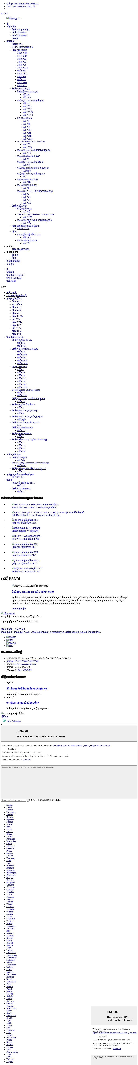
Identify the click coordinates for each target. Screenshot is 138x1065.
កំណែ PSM (22, 82)
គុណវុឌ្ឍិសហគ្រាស (19, 35)
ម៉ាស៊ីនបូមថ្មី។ (17, 44)
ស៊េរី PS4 (26, 127)
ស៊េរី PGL (27, 103)
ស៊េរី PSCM (27, 147)
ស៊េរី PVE (27, 203)
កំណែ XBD (22, 74)
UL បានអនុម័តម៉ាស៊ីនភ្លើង (22, 47)
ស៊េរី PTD (27, 182)
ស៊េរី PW (26, 165)
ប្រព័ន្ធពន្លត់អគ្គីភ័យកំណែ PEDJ (24, 563)
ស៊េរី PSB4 (27, 130)
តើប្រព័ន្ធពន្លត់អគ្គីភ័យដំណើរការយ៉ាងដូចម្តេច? (27, 688)
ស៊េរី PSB (26, 124)
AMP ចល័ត (20, 629)
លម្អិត (23, 608)
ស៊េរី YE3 (27, 237)
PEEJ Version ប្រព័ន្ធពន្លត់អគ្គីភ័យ (25, 539)
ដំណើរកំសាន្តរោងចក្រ (20, 29)
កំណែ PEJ (21, 65)
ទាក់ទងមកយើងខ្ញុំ (13, 261)
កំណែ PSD (22, 59)
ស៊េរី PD (26, 243)
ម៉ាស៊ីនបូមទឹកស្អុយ (19, 206)
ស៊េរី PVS (27, 197)
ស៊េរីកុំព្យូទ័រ (27, 171)
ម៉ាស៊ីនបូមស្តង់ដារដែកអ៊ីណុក (28, 156)
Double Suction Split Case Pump (31, 141)
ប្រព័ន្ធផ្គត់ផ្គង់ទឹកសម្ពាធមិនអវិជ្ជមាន (25, 226)
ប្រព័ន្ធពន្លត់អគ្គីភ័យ (19, 50)
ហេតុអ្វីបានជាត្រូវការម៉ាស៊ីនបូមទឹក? (22, 702)
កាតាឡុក (15, 38)
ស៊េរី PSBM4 (28, 139)
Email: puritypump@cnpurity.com (20, 6)
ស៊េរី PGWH (28, 115)
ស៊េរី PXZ (27, 153)
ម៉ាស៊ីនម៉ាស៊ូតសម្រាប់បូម (27, 240)
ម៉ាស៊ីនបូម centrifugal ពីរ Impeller (31, 174)
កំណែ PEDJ (22, 53)
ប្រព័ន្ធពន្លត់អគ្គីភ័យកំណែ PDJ (24, 555)
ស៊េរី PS (26, 121)
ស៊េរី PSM (27, 133)
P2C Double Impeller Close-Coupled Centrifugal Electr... (36, 515)
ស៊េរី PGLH (27, 106)
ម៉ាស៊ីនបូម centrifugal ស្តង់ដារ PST (26, 571)
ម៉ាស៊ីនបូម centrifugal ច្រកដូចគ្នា (30, 162)
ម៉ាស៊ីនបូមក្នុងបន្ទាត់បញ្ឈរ (27, 185)
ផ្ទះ (7, 23)
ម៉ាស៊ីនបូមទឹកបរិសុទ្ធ (40, 632)
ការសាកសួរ (16, 608)
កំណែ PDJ (21, 62)
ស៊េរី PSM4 (27, 136)
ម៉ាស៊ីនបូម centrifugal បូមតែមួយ (30, 100)
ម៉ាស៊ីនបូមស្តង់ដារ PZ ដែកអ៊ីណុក (25, 531)
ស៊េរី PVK (21, 71)
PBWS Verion (23, 228)
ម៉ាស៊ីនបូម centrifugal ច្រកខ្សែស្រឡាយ (33, 168)
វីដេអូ (14, 258)
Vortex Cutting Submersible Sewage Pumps (35, 214)
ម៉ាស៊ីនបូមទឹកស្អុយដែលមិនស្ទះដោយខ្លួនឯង (34, 220)
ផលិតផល (10, 41)
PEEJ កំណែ (22, 56)
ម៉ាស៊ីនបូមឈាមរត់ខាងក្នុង (27, 179)
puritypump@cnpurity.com (24, 664)
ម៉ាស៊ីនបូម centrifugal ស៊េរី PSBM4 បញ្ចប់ (33, 591)
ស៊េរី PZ (26, 159)
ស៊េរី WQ (26, 212)
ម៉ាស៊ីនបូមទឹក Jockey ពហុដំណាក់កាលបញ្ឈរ (35, 191)
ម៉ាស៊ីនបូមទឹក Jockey (22, 632)
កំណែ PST (21, 76)
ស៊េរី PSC (26, 144)
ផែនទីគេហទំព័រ (7, 629)
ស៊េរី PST (26, 94)
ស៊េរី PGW (27, 109)
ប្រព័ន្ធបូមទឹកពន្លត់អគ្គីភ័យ (90, 632)
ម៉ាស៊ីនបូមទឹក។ (7, 632)
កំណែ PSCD (22, 68)
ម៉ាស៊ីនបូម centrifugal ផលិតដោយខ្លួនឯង (33, 150)
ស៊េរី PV (26, 194)
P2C (24, 176)
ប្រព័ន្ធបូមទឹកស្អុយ (57, 632)
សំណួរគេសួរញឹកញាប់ (20, 249)
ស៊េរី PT (26, 188)
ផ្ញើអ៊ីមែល (4, 716)
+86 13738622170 (24, 670)
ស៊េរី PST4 (21, 79)
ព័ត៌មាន (15, 255)
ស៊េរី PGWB (28, 112)
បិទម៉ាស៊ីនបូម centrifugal (27, 91)
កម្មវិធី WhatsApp (14, 721)
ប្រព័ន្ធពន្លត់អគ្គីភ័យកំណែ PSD (24, 523)
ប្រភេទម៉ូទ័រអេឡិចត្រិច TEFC (29, 234)
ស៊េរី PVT (27, 200)
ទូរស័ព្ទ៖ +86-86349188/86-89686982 (22, 4)
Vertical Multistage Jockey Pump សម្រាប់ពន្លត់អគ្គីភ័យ (34, 507)
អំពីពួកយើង (11, 26)
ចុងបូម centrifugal (24, 118)
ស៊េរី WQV (27, 217)
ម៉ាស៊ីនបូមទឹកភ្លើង (72, 632)
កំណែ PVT (22, 85)
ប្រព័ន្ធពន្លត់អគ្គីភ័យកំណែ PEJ (23, 547)
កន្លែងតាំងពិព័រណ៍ (19, 32)
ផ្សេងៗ (14, 231)
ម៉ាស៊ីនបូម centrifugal (21, 88)
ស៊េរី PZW (27, 223)
